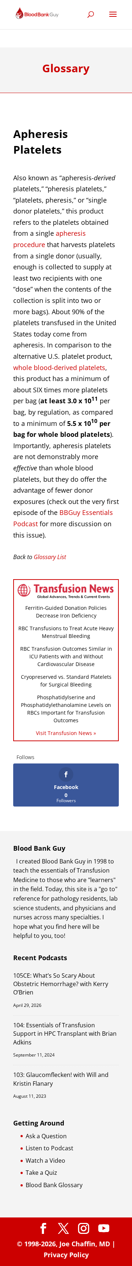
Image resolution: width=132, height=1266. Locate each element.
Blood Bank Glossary (54, 1185)
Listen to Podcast (49, 1148)
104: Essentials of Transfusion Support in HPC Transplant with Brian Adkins (65, 1033)
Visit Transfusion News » (66, 733)
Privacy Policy (66, 1254)
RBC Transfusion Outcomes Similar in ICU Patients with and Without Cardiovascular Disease (66, 656)
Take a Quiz (41, 1173)
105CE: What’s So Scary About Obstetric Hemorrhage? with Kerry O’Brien (60, 983)
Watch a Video (45, 1161)
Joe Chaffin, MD (84, 1243)
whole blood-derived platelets (59, 367)
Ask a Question (46, 1136)
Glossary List (50, 557)
